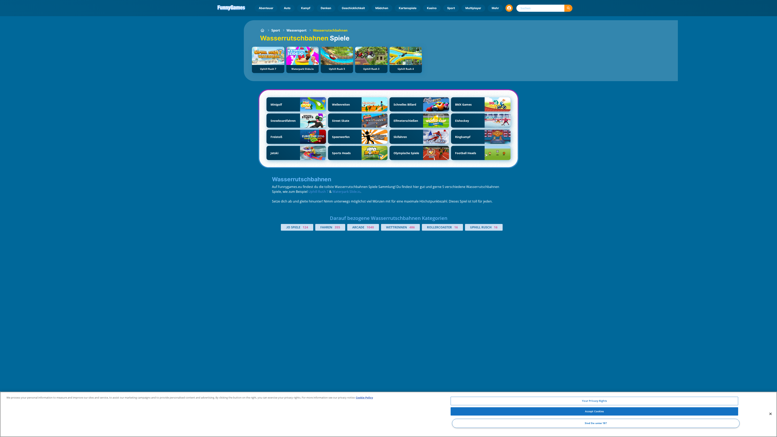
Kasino (432, 8)
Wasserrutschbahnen (330, 30)
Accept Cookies (594, 411)
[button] (509, 8)
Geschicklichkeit (353, 8)
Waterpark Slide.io (346, 191)
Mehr (495, 8)
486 (412, 227)
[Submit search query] (568, 8)
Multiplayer (473, 8)
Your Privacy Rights (594, 401)
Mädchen (381, 8)
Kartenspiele (407, 8)
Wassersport (297, 30)
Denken (326, 8)
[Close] (770, 413)
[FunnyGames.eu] (262, 30)
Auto (287, 8)
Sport (451, 8)
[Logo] (231, 8)
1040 (370, 227)
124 (305, 227)
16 (456, 227)
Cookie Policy (364, 397)
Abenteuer (266, 8)
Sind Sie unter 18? (596, 423)
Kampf (305, 8)
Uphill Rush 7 (318, 191)
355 (337, 227)
